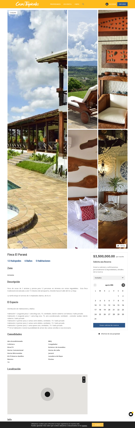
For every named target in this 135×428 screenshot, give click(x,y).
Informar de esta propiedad (110, 334)
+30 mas (122, 246)
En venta (67, 4)
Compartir (13, 13)
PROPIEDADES (55, 4)
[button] (83, 4)
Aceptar (97, 425)
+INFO (76, 4)
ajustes (84, 426)
